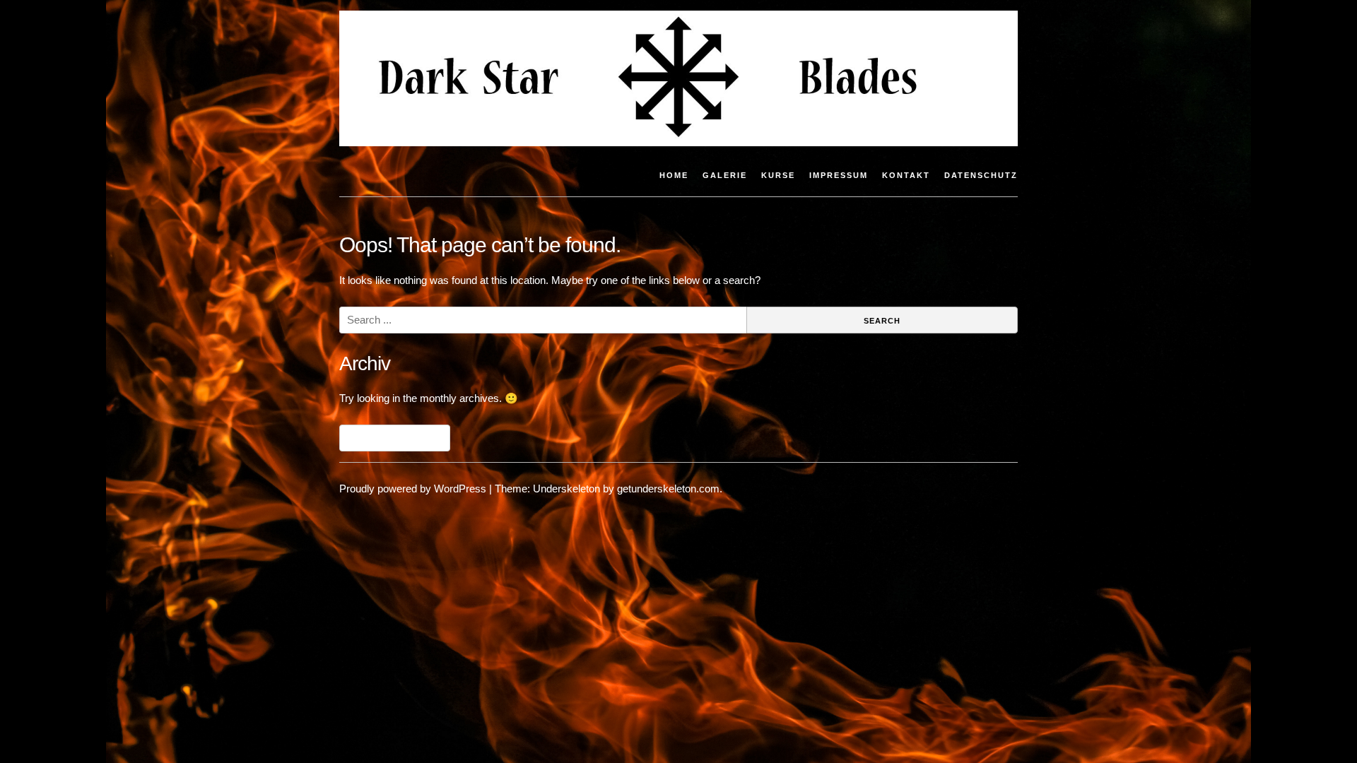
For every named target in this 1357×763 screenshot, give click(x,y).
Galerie (725, 175)
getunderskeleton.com (668, 489)
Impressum (838, 175)
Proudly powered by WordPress (412, 489)
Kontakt (906, 175)
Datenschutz (981, 175)
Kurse (778, 175)
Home (673, 175)
